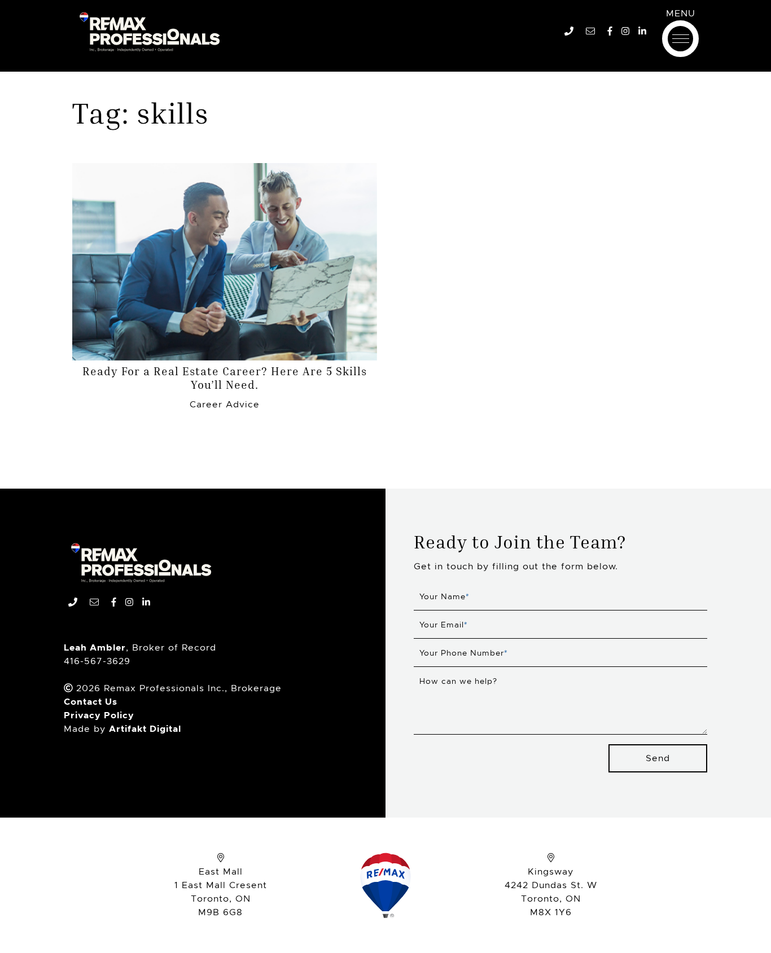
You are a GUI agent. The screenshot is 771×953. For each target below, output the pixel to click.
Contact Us (90, 702)
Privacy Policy (99, 715)
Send (658, 758)
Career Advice (225, 404)
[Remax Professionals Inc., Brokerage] (141, 562)
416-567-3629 (97, 661)
